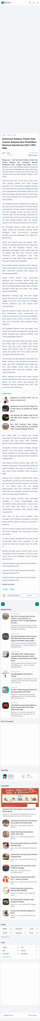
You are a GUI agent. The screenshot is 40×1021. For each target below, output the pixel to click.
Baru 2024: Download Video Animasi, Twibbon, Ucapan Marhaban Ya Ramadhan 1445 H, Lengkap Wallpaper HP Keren (24, 427)
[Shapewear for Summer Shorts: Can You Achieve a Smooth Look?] (5, 403)
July (22, 947)
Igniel (35, 1015)
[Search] (34, 3)
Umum (12, 589)
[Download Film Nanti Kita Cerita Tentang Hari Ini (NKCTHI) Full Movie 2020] (6, 826)
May (4, 950)
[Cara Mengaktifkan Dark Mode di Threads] (5, 677)
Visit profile (11, 778)
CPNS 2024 (18, 929)
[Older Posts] (3, 604)
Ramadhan (19, 933)
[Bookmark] (4, 596)
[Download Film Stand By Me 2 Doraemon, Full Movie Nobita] (20, 806)
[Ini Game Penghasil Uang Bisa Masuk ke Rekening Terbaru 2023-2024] (5, 693)
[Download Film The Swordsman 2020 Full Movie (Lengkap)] (6, 871)
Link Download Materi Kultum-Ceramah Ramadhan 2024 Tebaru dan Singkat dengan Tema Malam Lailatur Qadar (24, 638)
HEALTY (5, 933)
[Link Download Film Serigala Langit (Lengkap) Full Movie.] (6, 904)
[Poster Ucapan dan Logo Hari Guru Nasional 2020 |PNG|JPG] (6, 893)
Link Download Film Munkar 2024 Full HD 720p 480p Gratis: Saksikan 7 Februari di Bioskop (24, 418)
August (5, 947)
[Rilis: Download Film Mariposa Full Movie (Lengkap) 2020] (6, 848)
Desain (5, 589)
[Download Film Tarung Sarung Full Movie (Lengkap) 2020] (6, 859)
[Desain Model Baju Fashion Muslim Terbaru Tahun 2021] (6, 837)
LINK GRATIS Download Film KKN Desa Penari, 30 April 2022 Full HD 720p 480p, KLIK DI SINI (23, 707)
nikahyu (6, 2)
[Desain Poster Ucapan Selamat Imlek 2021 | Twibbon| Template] (6, 882)
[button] (33, 155)
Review (31, 933)
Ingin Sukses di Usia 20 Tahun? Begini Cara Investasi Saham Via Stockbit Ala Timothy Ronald (24, 409)
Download (5, 563)
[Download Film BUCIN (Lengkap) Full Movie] (6, 916)
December (6, 954)
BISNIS (5, 929)
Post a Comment (14, 595)
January (23, 950)
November (24, 954)
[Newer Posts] (37, 604)
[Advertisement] (20, 26)
